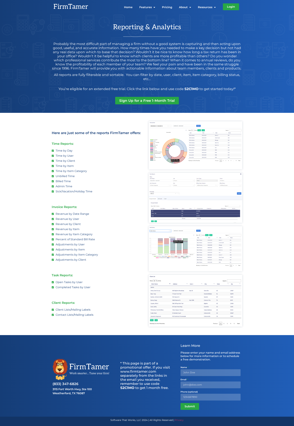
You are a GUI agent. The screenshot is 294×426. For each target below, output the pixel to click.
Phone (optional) (189, 392)
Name (184, 367)
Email (184, 380)
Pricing (167, 7)
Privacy (179, 420)
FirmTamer (70, 7)
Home (128, 7)
